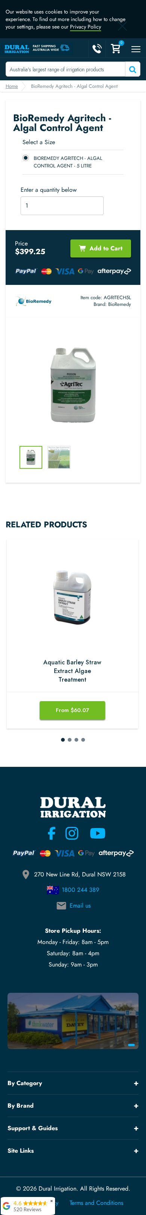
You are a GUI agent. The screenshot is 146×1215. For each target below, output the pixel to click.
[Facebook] (51, 833)
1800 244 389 (80, 889)
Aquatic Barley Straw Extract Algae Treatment (72, 671)
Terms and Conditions (96, 1203)
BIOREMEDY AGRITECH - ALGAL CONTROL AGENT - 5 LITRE (68, 162)
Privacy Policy (85, 26)
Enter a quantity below (49, 190)
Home (12, 86)
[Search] (132, 69)
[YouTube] (93, 833)
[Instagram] (72, 833)
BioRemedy (119, 304)
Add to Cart (105, 248)
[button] (63, 740)
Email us (80, 905)
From (72, 710)
